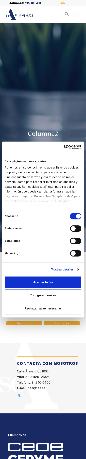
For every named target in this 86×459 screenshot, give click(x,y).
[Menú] (74, 15)
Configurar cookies (43, 295)
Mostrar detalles (62, 269)
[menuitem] (62, 3)
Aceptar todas (43, 282)
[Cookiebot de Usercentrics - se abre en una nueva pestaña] (63, 147)
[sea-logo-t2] (35, 15)
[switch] (75, 228)
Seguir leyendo (24, 323)
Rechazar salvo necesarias (43, 308)
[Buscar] (65, 15)
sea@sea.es (36, 388)
